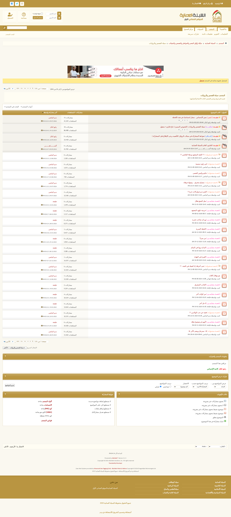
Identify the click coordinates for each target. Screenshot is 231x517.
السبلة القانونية (220, 486)
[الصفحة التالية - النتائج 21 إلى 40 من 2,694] (12, 88)
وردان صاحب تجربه (199, 220)
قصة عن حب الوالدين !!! (198, 313)
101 (17, 88)
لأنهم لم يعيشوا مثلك (198, 322)
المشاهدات (71, 112)
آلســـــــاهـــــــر (205, 149)
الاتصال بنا (20, 447)
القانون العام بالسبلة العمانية (202, 145)
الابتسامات (48, 405)
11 (25, 88)
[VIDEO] (49, 412)
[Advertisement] (115, 55)
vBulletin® (115, 458)
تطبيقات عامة (207, 34)
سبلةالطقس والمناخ (171, 489)
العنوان (224, 112)
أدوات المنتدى (27, 107)
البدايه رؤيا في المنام (198, 248)
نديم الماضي (207, 158)
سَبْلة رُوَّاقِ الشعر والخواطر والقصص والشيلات (185, 43)
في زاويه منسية (201, 164)
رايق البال (207, 122)
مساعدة (23, 18)
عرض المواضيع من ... (218, 383)
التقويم (216, 34)
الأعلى (6, 348)
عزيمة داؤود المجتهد (198, 210)
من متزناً (203, 238)
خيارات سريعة (193, 34)
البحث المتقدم (10, 34)
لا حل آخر (202, 303)
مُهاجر (209, 279)
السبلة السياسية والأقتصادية (216, 493)
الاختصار (186, 383)
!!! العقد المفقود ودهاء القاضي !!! (192, 155)
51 (22, 88)
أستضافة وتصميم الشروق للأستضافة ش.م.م (115, 512)
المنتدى (211, 29)
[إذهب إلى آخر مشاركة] (42, 121)
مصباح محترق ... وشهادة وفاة (194, 183)
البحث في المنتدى (12, 107)
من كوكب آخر (201, 294)
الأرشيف (12, 447)
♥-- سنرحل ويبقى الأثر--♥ (198, 331)
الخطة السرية (201, 229)
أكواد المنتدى (47, 401)
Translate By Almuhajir (115, 463)
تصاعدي (166, 387)
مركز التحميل (188, 29)
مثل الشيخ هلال (200, 201)
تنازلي (157, 387)
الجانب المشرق (200, 285)
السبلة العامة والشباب (171, 493)
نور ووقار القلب (214, 275)
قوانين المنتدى (46, 420)
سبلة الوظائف (174, 482)
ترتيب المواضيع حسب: (200, 383)
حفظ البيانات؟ (37, 13)
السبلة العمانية (210, 43)
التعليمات (224, 34)
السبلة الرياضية (173, 486)
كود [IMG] (48, 409)
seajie (209, 204)
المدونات (200, 29)
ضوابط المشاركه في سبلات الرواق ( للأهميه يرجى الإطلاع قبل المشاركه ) (178, 136)
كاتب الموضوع (215, 112)
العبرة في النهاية (200, 257)
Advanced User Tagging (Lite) (102, 468)
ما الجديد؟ (223, 29)
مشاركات (79, 112)
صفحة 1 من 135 (40, 88)
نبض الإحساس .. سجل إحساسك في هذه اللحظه (189, 117)
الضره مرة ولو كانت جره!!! (197, 192)
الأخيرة (7, 89)
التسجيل (10, 18)
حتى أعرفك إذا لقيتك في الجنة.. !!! (192, 266)
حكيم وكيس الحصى (200, 173)
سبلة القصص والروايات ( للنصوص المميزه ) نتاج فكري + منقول (182, 127)
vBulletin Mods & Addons (119, 468)
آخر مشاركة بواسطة (50, 112)
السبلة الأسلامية (220, 489)
